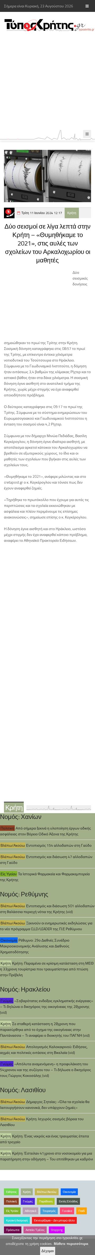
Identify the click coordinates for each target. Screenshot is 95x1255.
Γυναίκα (67, 1211)
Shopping (57, 1230)
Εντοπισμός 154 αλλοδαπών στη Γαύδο (59, 845)
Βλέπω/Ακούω (13, 845)
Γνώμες (7, 1000)
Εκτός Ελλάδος (68, 1201)
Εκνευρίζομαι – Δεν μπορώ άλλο (54, 1220)
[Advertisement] (47, 80)
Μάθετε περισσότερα (71, 1244)
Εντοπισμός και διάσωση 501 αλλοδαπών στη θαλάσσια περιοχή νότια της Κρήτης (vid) (47, 908)
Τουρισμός (49, 1211)
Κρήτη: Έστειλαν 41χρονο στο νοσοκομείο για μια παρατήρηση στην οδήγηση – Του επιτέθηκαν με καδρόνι (46, 1156)
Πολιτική (7, 828)
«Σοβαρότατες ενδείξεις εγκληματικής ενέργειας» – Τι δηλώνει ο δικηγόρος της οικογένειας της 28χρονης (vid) (46, 1006)
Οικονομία (9, 940)
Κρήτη (71, 212)
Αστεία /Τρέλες (35, 1230)
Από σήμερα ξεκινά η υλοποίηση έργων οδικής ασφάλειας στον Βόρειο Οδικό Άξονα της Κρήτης (45, 831)
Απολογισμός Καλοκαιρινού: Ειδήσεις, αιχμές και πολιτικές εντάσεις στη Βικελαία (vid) (44, 1049)
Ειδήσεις (11, 1192)
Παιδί (81, 1211)
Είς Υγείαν (9, 874)
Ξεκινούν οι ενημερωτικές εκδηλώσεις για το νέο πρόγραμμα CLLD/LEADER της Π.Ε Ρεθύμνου (46, 926)
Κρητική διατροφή (17, 1220)
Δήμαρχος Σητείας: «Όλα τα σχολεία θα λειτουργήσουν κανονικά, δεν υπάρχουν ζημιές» (44, 1104)
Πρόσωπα (12, 1230)
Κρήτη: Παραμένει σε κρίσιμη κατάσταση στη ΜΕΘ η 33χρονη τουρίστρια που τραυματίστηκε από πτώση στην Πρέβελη (47, 969)
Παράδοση (46, 1201)
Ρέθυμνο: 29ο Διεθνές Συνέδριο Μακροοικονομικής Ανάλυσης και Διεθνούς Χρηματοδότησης (34, 946)
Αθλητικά (30, 1211)
